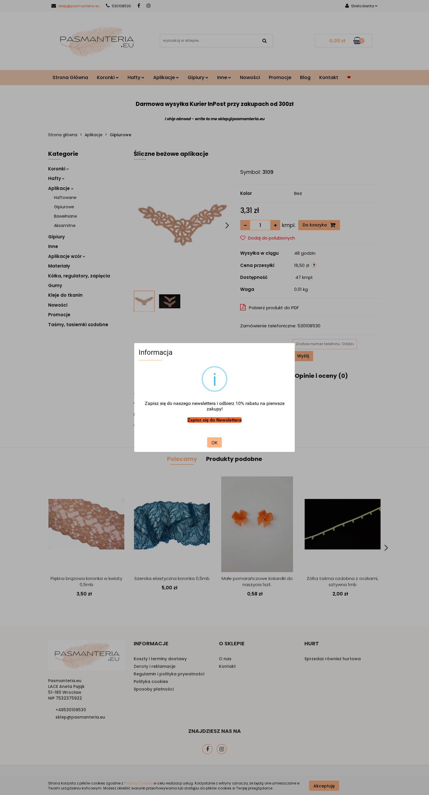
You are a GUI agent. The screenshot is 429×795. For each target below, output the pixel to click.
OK (214, 442)
